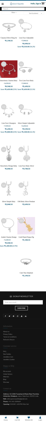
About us (6, 331)
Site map (6, 382)
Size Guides (7, 354)
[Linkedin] (26, 316)
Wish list (6, 377)
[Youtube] (22, 316)
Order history (7, 374)
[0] (42, 4)
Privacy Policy (7, 334)
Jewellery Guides (9, 359)
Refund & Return (9, 339)
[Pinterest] (13, 316)
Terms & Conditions (10, 337)
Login (40, 420)
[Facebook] (5, 316)
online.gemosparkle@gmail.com (17, 399)
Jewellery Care (8, 357)
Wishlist (29, 420)
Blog (4, 379)
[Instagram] (18, 316)
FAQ (4, 351)
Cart (17, 420)
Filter (13, 12)
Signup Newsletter (23, 296)
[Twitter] (9, 316)
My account (7, 371)
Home (6, 420)
